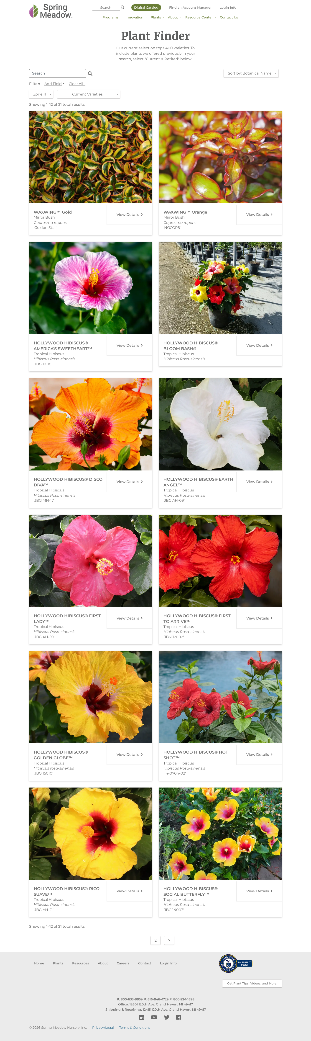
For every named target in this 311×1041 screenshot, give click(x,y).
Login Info (228, 7)
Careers (123, 963)
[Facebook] (178, 1017)
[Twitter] (167, 1017)
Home (39, 963)
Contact (144, 963)
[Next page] (169, 940)
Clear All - (77, 84)
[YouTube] (154, 1017)
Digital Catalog (146, 7)
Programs (110, 17)
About (173, 17)
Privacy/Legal (103, 1028)
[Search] (122, 7)
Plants (156, 17)
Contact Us (229, 17)
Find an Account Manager (190, 7)
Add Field (53, 84)
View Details (128, 214)
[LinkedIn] (142, 1017)
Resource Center (199, 17)
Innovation (135, 17)
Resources (80, 963)
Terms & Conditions (134, 1028)
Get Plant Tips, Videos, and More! (252, 983)
